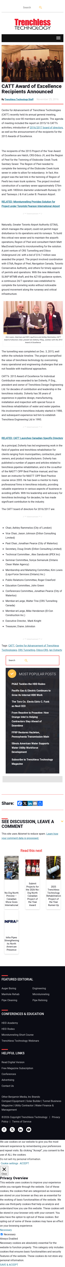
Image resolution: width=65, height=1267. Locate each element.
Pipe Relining (39, 1000)
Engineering (39, 988)
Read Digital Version (13, 1062)
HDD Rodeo (8, 1029)
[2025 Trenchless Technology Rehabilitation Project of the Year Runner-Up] (53, 868)
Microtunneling (40, 994)
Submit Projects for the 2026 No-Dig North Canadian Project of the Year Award (32, 894)
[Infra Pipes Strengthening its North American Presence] (11, 922)
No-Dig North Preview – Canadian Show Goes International (11, 899)
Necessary (10, 1234)
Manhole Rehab (10, 994)
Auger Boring (9, 988)
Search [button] (40, 7)
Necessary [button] (6, 1230)
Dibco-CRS (42, 650)
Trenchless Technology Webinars (20, 1041)
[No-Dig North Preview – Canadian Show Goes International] (11, 868)
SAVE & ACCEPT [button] (9, 1265)
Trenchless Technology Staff (19, 99)
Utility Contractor (24, 1105)
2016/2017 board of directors (46, 128)
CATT (11, 646)
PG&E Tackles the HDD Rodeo (28, 684)
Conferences (9, 1074)
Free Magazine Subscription (17, 1068)
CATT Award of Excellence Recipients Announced (32, 89)
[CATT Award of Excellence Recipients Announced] (32, 63)
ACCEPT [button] (24, 1163)
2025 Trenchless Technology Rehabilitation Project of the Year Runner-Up (53, 896)
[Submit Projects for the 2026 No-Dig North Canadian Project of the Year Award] (32, 868)
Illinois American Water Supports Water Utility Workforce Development (30, 748)
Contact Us (8, 1086)
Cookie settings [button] (9, 1163)
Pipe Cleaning (9, 1000)
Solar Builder (33, 1101)
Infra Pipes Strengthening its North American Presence (11, 944)
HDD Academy (10, 1023)
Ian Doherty (55, 650)
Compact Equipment (13, 1101)
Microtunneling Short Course (18, 1035)
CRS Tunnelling (26, 650)
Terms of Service (21, 1122)
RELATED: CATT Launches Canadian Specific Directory (32, 438)
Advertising (8, 1080)
